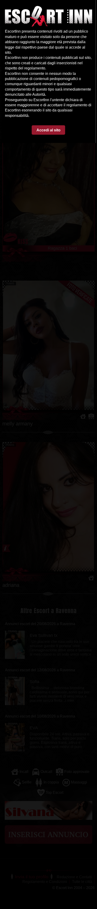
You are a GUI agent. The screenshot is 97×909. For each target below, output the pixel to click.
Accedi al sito (48, 130)
